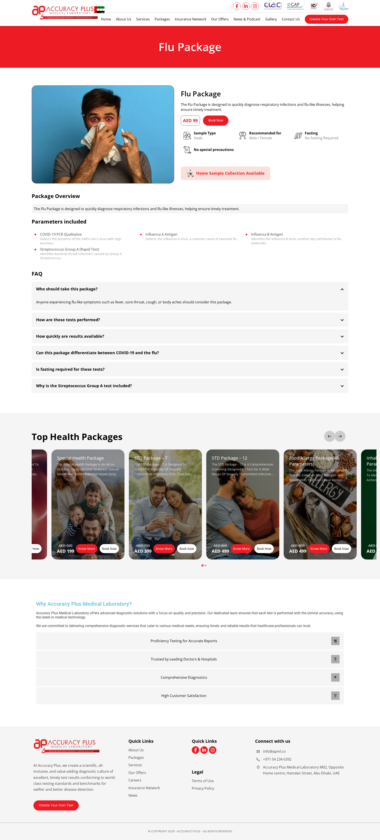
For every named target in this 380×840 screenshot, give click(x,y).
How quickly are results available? (70, 336)
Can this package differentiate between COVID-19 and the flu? (97, 352)
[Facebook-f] (237, 6)
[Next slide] (339, 436)
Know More (86, 549)
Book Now (32, 549)
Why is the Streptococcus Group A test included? (84, 385)
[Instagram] (255, 6)
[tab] (202, 565)
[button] (326, 19)
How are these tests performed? (68, 319)
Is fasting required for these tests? (70, 369)
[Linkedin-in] (246, 6)
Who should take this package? (67, 289)
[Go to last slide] (329, 436)
